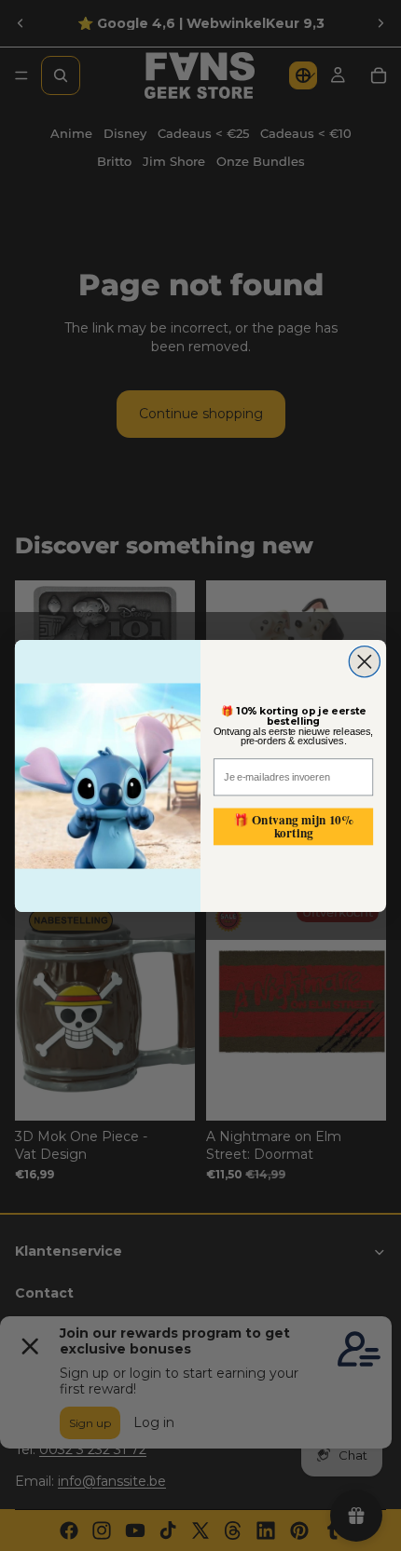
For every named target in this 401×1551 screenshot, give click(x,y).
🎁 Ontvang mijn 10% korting (293, 825)
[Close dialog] (364, 661)
